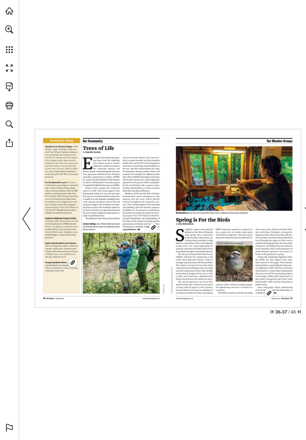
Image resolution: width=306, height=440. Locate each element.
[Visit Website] (50, 174)
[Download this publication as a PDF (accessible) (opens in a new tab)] (9, 87)
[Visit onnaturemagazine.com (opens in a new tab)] (9, 10)
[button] (9, 29)
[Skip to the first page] (272, 312)
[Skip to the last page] (299, 312)
